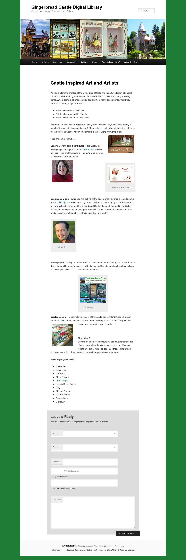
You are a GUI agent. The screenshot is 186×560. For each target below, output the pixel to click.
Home (34, 61)
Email (55, 447)
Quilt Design (62, 380)
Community (71, 61)
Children (45, 61)
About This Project (132, 61)
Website (56, 461)
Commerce (57, 61)
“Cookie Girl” (88, 149)
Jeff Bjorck (64, 202)
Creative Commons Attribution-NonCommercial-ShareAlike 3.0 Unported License (100, 550)
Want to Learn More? (111, 61)
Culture (84, 61)
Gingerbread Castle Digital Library (66, 7)
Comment (57, 499)
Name (55, 433)
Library (95, 61)
